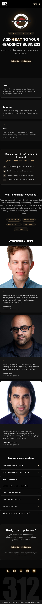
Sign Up (36, 4)
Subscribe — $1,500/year (21, 61)
